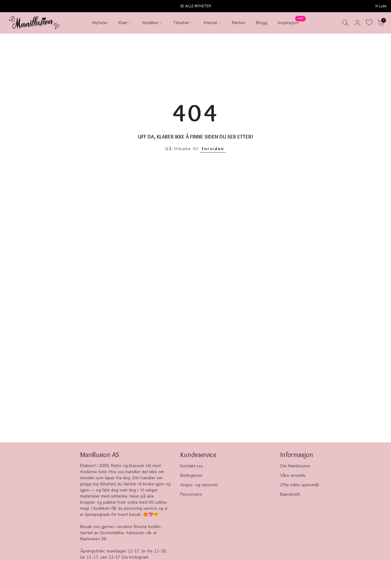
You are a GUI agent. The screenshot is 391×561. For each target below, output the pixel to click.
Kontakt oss (191, 466)
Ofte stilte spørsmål (299, 485)
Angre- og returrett (199, 485)
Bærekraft (290, 494)
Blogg (261, 23)
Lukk (11, 6)
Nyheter (100, 23)
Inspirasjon (290, 22)
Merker (238, 23)
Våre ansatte (292, 475)
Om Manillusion (295, 466)
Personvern (191, 494)
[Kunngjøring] (195, 6)
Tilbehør (181, 23)
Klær (123, 23)
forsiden (213, 149)
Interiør (210, 23)
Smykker (150, 23)
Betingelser (191, 475)
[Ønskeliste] (369, 22)
